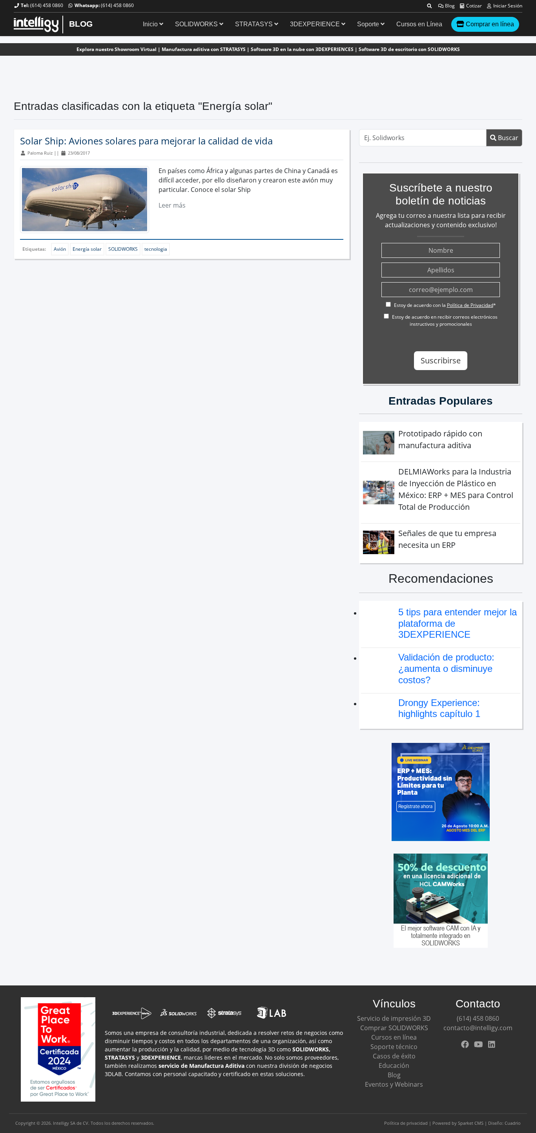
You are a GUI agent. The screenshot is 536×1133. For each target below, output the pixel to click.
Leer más (172, 205)
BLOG (81, 23)
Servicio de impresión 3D (394, 1018)
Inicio (151, 24)
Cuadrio (513, 1123)
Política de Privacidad (470, 305)
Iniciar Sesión (507, 5)
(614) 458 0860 (46, 5)
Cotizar (473, 5)
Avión (60, 249)
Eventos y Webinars (394, 1084)
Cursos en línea (394, 1037)
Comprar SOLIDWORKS (394, 1028)
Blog (449, 5)
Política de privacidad (406, 1123)
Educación (394, 1065)
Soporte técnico (393, 1046)
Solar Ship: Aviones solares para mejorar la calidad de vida (146, 140)
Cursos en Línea (419, 24)
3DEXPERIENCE (315, 24)
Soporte (369, 24)
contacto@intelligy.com (477, 1028)
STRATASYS (254, 24)
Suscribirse (441, 360)
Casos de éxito (394, 1056)
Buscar (507, 137)
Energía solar (87, 249)
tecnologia (155, 249)
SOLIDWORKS (197, 24)
